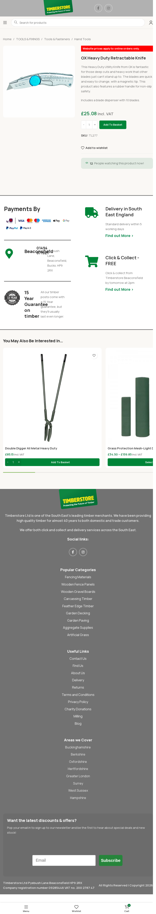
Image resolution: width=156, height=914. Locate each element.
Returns (78, 687)
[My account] (151, 22)
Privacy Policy (78, 702)
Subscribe (110, 860)
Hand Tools (82, 39)
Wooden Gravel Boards (78, 591)
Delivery (78, 680)
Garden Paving (78, 620)
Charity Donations (78, 709)
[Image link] (78, 498)
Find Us (78, 665)
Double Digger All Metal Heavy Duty (31, 448)
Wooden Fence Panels (78, 584)
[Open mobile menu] (5, 22)
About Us (78, 673)
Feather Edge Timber (78, 606)
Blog (78, 723)
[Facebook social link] (98, 8)
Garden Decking (78, 613)
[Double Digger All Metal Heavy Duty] (52, 397)
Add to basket (112, 124)
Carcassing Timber (78, 598)
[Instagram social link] (108, 8)
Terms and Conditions (78, 694)
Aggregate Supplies (78, 627)
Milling (78, 716)
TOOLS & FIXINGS (28, 39)
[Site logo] (58, 8)
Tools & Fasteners (57, 39)
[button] (52, 462)
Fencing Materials (78, 577)
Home (7, 39)
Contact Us (78, 658)
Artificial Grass (78, 635)
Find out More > (119, 235)
